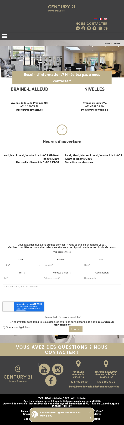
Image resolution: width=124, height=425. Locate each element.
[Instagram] (89, 28)
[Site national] (100, 28)
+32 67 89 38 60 (94, 106)
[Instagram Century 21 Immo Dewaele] (57, 369)
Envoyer (75, 329)
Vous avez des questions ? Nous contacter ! (62, 349)
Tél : (22, 272)
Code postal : (102, 272)
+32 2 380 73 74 (29, 106)
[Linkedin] (78, 28)
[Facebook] (94, 28)
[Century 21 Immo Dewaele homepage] (62, 8)
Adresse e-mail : (62, 272)
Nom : (102, 259)
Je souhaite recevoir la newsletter (63, 317)
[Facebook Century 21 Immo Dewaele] (51, 380)
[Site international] (106, 28)
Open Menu (5, 36)
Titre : (22, 259)
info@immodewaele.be (29, 109)
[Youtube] (83, 28)
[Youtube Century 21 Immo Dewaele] (44, 369)
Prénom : (62, 259)
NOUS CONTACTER (92, 23)
